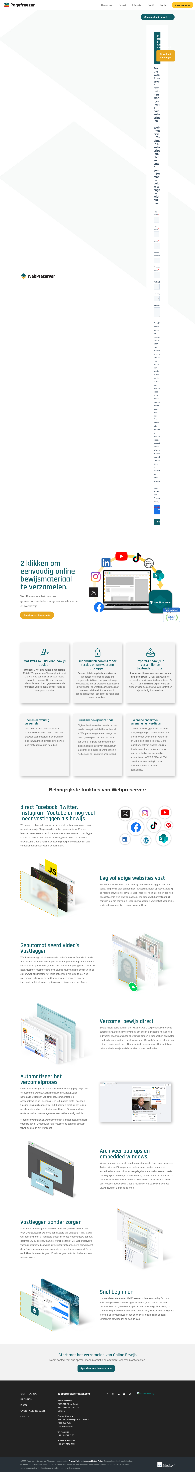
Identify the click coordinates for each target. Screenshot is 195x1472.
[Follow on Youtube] (124, 1394)
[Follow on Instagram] (130, 1394)
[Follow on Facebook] (107, 1394)
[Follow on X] (112, 1394)
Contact (26, 1416)
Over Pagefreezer (32, 1411)
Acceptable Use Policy (93, 1461)
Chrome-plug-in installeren (157, 17)
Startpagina (28, 1394)
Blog (23, 1405)
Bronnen (26, 1399)
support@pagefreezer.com (74, 1393)
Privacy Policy (75, 1461)
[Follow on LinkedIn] (118, 1394)
